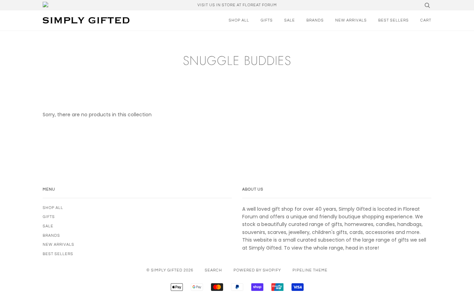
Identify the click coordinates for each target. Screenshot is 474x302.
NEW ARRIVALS (351, 20)
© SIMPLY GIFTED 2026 (169, 270)
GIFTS (267, 20)
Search (213, 270)
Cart (425, 20)
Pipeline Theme (310, 270)
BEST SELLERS (393, 20)
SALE (289, 20)
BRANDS (315, 20)
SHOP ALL (239, 20)
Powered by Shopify (257, 270)
